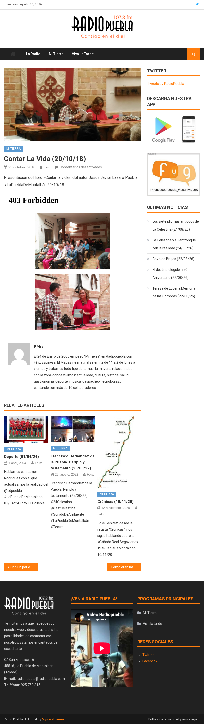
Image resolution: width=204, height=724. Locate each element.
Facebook (149, 661)
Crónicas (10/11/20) (115, 501)
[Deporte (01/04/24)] (26, 429)
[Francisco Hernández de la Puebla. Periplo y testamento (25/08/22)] (73, 429)
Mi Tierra (56, 54)
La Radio (33, 54)
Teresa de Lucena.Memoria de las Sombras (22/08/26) (174, 292)
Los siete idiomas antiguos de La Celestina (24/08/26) (176, 225)
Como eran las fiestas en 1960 (126, 567)
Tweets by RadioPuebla (165, 84)
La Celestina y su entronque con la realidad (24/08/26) (174, 244)
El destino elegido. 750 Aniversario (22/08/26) (171, 274)
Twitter (148, 655)
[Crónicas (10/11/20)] (119, 452)
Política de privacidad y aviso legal (173, 719)
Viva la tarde (83, 54)
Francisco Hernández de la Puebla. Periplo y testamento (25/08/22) (73, 462)
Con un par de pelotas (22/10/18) (24, 567)
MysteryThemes (53, 719)
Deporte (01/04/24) (21, 456)
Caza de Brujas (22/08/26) (173, 259)
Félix (47, 167)
